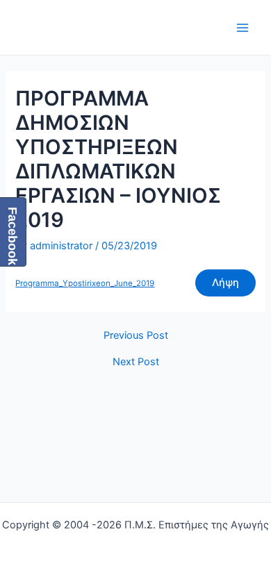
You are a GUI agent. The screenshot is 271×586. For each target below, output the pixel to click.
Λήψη (225, 282)
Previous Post (136, 335)
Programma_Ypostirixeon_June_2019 (84, 283)
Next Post (136, 362)
